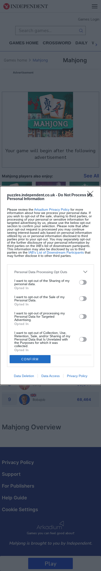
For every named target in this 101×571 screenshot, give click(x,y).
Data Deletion (24, 376)
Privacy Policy (77, 376)
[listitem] (50, 271)
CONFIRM (30, 359)
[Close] (91, 195)
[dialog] (50, 285)
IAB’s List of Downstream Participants (56, 252)
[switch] (83, 282)
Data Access (50, 376)
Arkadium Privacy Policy (52, 209)
